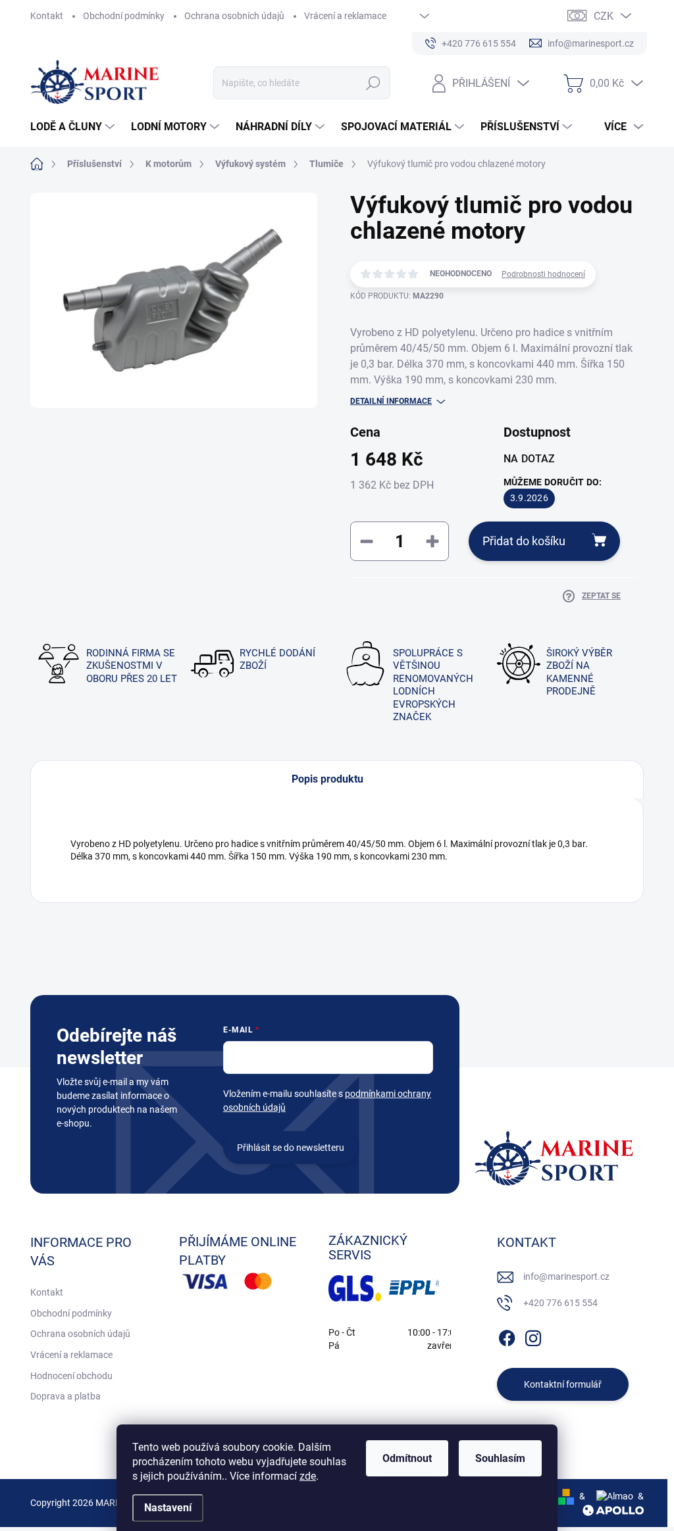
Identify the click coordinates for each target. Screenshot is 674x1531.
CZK (603, 16)
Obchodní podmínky (124, 16)
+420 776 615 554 (560, 1303)
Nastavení (168, 1507)
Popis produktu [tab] (327, 779)
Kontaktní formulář (563, 1384)
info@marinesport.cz (566, 1276)
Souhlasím (500, 1458)
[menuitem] (74, 127)
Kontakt (46, 16)
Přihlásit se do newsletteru (290, 1147)
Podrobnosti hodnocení (543, 274)
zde (307, 1476)
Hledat (372, 83)
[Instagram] (533, 1336)
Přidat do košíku (523, 541)
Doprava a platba (65, 1396)
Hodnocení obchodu (71, 1376)
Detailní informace (391, 401)
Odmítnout (407, 1458)
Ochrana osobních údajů (234, 16)
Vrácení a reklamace (345, 16)
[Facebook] (507, 1336)
